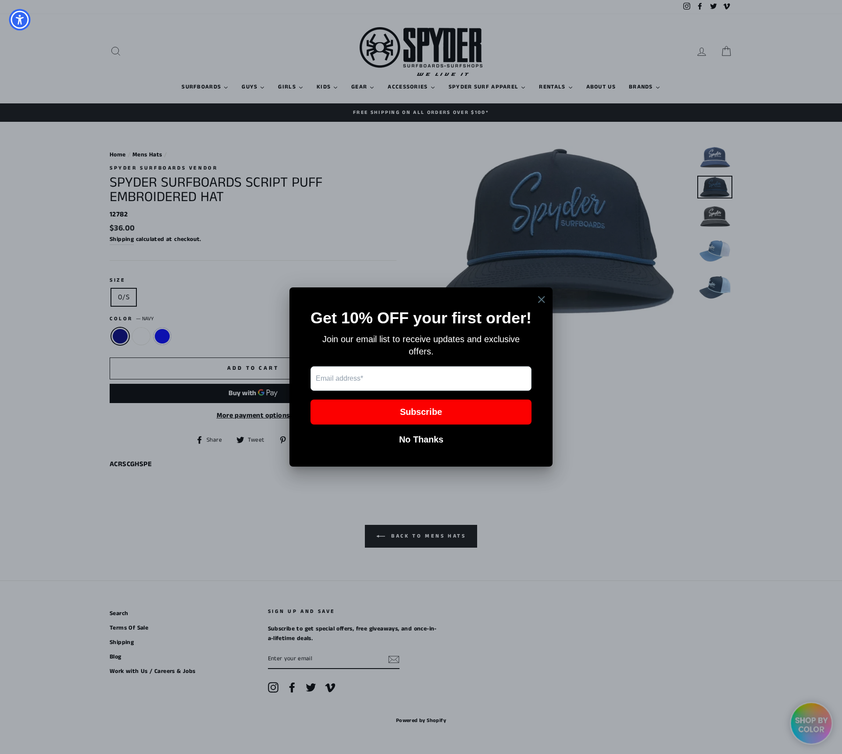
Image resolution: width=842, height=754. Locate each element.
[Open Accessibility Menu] (20, 20)
